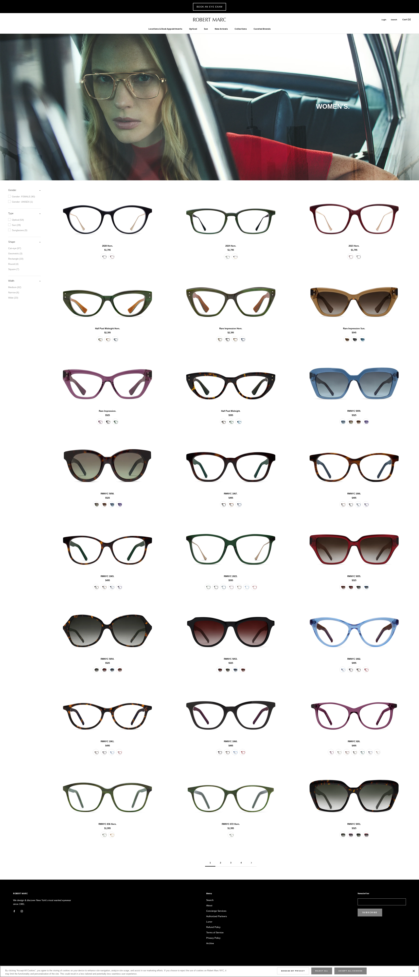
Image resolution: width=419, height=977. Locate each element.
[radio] (104, 256)
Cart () (406, 19)
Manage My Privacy (293, 971)
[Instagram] (22, 911)
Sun (206, 28)
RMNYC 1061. (107, 741)
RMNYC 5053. (230, 659)
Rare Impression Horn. (230, 328)
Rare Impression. (107, 411)
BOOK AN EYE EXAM (209, 6)
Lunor (209, 921)
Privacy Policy (213, 938)
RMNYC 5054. (107, 659)
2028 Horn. (107, 246)
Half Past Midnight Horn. (107, 328)
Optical (193, 28)
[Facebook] (14, 911)
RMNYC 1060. (230, 741)
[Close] (413, 971)
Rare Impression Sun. (354, 328)
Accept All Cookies (350, 971)
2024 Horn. (230, 246)
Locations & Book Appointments (165, 28)
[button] (12, 190)
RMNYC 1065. (107, 576)
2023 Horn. (354, 246)
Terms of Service (215, 932)
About (209, 905)
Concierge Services (216, 911)
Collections (241, 28)
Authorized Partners (216, 916)
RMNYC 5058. (107, 493)
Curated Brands (262, 28)
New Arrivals (221, 28)
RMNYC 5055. (354, 576)
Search (394, 19)
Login (384, 19)
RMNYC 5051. (354, 824)
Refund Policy (213, 927)
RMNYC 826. (354, 741)
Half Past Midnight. (230, 411)
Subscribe (369, 912)
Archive (210, 943)
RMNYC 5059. (354, 411)
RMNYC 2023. (230, 576)
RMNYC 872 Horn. (231, 824)
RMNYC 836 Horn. (108, 824)
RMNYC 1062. (354, 659)
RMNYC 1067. (230, 493)
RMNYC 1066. (354, 493)
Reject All (321, 971)
